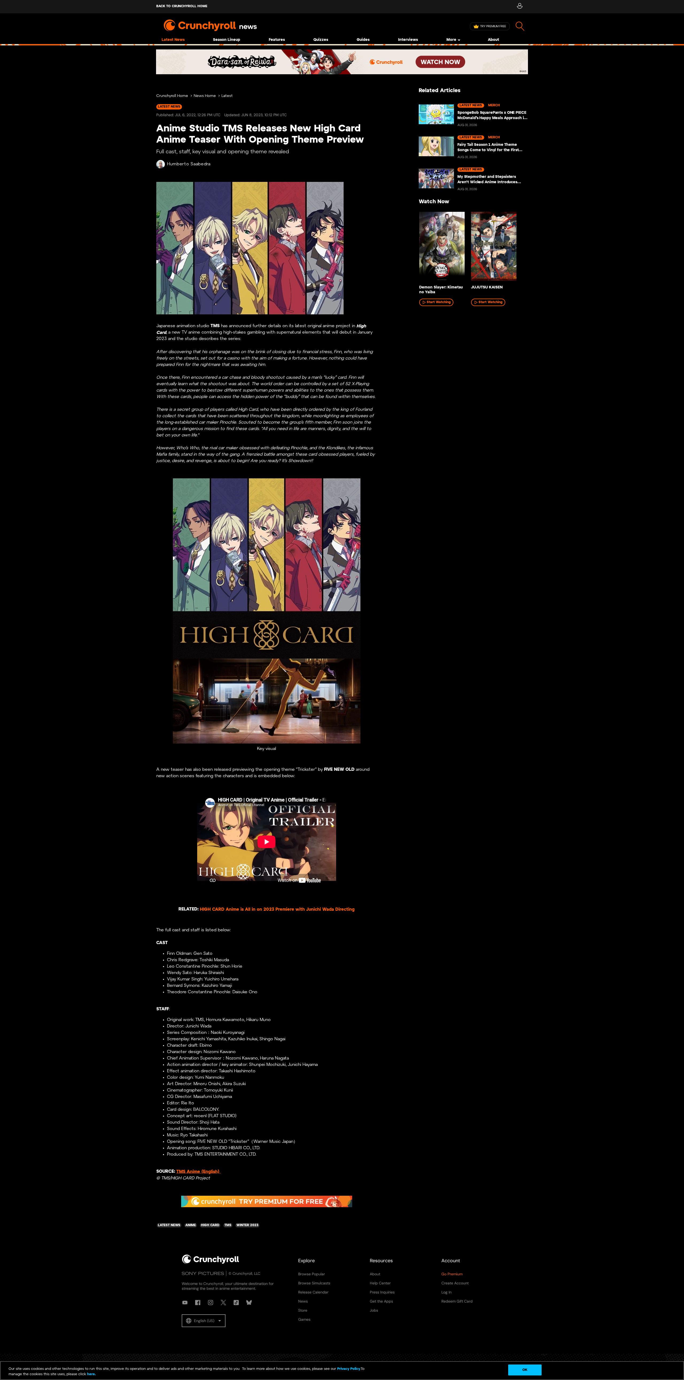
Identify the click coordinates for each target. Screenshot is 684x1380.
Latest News (173, 40)
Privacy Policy (348, 1369)
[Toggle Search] (520, 26)
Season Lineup (226, 40)
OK (524, 1370)
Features (277, 40)
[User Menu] (519, 7)
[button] (204, 1320)
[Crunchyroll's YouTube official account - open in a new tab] (184, 1302)
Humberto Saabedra (189, 164)
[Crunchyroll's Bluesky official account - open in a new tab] (249, 1302)
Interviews (408, 40)
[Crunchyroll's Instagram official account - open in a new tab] (210, 1302)
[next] (516, 248)
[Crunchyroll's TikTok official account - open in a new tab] (236, 1302)
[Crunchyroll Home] (210, 1262)
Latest (227, 96)
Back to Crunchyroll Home (181, 6)
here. (91, 1374)
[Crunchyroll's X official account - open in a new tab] (223, 1302)
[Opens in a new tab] (342, 61)
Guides (363, 40)
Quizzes (320, 40)
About (493, 40)
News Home (205, 96)
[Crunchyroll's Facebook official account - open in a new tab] (197, 1302)
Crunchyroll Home (172, 96)
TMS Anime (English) (198, 1172)
